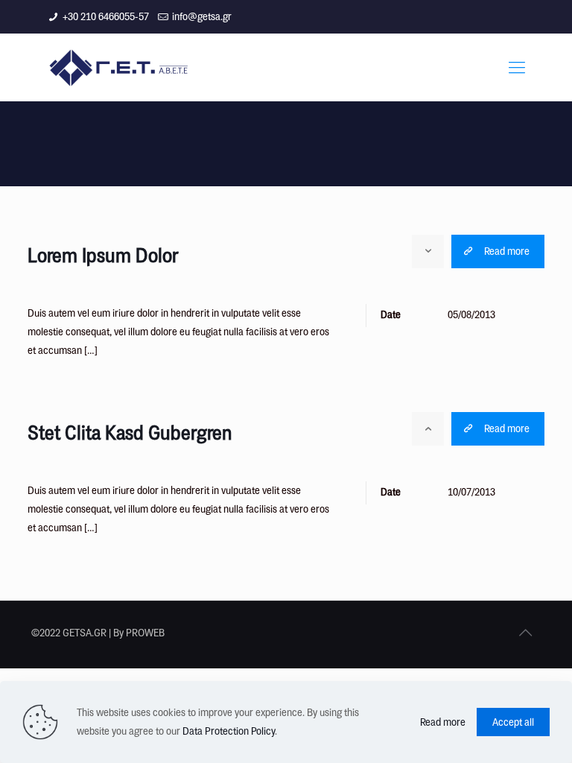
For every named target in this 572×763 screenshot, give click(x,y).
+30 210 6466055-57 (106, 16)
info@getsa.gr (202, 16)
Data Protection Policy (228, 731)
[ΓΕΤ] (120, 67)
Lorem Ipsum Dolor (103, 255)
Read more (442, 722)
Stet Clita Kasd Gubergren (130, 432)
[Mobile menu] (517, 67)
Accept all (513, 722)
